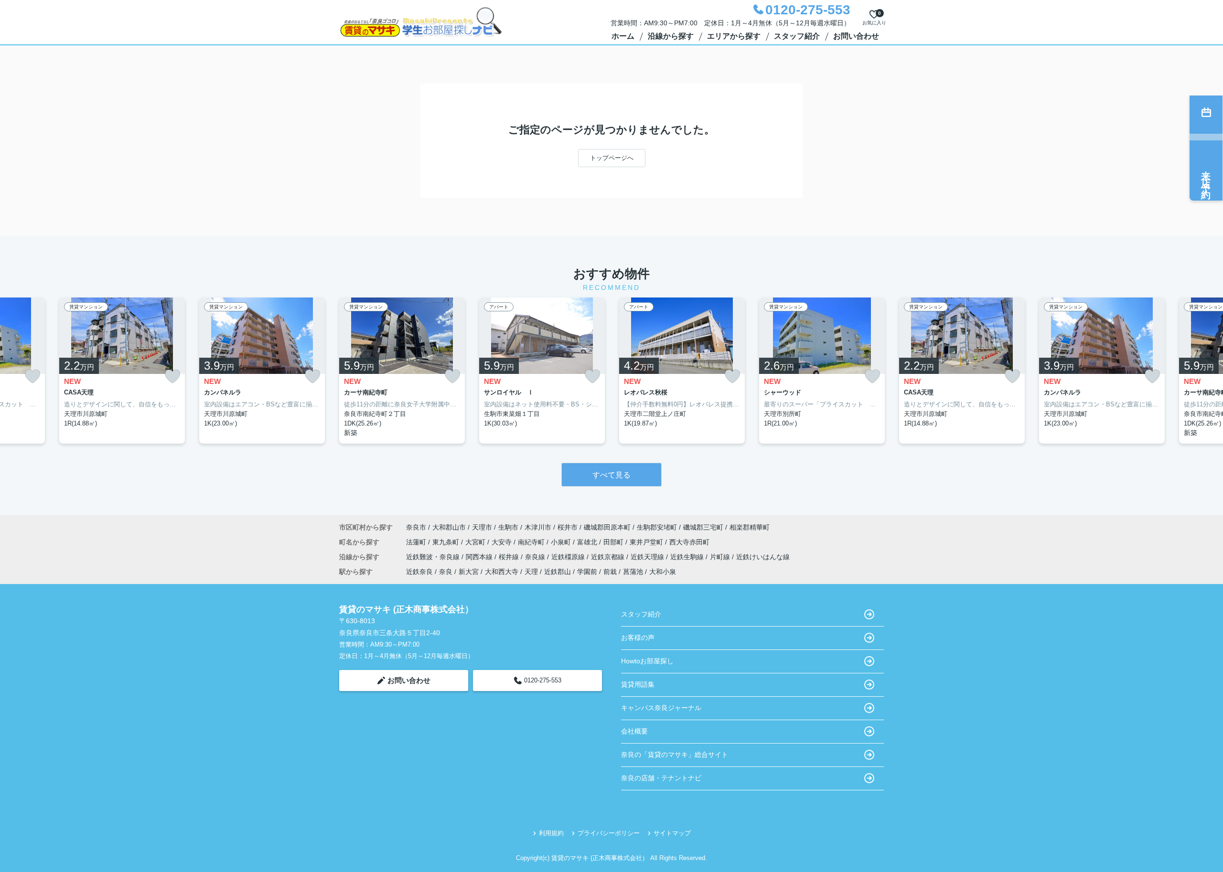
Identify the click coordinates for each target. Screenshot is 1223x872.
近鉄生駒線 (688, 557)
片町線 (721, 557)
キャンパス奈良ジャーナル (661, 708)
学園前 (587, 571)
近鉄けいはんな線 (763, 557)
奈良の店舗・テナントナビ (661, 778)
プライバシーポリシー (609, 833)
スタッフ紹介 (797, 36)
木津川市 (538, 527)
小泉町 (562, 542)
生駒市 (508, 527)
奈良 (445, 571)
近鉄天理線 (648, 557)
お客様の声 (637, 637)
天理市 (482, 527)
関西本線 (480, 557)
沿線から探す (671, 36)
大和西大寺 (501, 571)
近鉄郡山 (557, 571)
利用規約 (551, 833)
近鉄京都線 (608, 557)
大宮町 (476, 542)
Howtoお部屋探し (647, 661)
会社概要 (634, 731)
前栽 (610, 571)
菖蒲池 (633, 571)
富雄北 (588, 542)
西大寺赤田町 (689, 542)
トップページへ (611, 157)
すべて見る (611, 475)
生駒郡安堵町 (657, 527)
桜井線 (510, 557)
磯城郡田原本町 (607, 527)
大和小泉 (662, 571)
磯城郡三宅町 (703, 527)
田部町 (614, 542)
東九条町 (446, 542)
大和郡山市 (449, 527)
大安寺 (503, 542)
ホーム (623, 36)
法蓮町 (417, 542)
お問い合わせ (856, 36)
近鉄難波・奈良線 (433, 557)
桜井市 (568, 527)
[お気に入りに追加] (32, 376)
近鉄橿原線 (569, 557)
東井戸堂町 (647, 542)
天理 (531, 571)
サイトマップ (672, 833)
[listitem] (402, 371)
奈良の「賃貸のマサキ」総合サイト (674, 754)
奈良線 (536, 557)
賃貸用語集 (637, 684)
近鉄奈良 (419, 571)
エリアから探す (734, 36)
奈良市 (416, 527)
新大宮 (469, 571)
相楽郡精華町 (750, 527)
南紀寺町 (532, 542)
